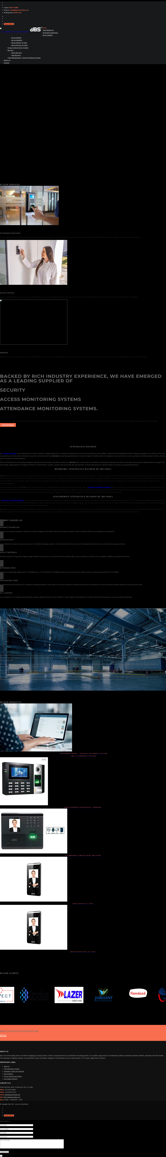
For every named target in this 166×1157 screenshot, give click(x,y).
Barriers (11, 50)
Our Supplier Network (10, 1079)
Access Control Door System (18, 48)
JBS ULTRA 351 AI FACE (20, 45)
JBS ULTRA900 (48, 35)
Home (45, 28)
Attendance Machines (50, 33)
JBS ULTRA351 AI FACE (19, 43)
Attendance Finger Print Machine (14, 1071)
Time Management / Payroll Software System (24, 58)
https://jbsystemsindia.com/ (12, 1097)
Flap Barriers (16, 55)
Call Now (3, 1036)
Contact (7, 63)
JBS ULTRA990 (16, 38)
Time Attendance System (12, 1069)
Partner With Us (9, 24)
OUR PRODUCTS (48, 30)
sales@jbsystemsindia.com (12, 1095)
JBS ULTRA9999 (17, 40)
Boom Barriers (17, 53)
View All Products (8, 425)
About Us (7, 60)
